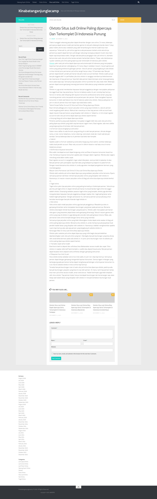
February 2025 (23, 417)
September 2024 (23, 428)
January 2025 (22, 420)
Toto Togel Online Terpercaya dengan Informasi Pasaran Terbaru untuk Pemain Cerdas (30, 81)
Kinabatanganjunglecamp (39, 11)
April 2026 (21, 387)
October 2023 (22, 452)
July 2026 (21, 380)
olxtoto (21, 119)
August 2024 (22, 430)
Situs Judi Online (54, 2)
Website (53, 347)
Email (85, 340)
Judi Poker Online (23, 466)
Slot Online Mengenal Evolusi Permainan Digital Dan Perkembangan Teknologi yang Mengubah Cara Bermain (30, 75)
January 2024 (22, 446)
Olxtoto (51, 63)
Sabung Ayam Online (23, 2)
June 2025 (21, 409)
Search (20, 46)
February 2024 (23, 444)
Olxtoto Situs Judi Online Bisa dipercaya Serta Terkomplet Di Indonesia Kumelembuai (103, 307)
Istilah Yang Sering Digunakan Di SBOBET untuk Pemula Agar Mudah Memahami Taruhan (30, 68)
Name (53, 340)
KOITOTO (52, 492)
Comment (54, 328)
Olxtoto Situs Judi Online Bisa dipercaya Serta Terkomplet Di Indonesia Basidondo (81, 307)
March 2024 (22, 441)
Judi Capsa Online (23, 462)
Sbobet (34, 2)
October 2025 (22, 400)
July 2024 (21, 433)
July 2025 (21, 406)
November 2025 (23, 398)
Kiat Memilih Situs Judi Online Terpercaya (30, 99)
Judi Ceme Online (23, 464)
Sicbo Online (43, 2)
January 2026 (22, 393)
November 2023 (23, 450)
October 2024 (22, 426)
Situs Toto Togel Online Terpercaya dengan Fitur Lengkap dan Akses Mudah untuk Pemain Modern (31, 61)
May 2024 (21, 437)
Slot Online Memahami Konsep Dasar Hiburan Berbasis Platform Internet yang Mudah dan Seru (30, 88)
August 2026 (22, 378)
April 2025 (21, 413)
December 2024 (23, 422)
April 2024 (21, 439)
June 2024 (21, 435)
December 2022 (23, 454)
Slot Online (65, 2)
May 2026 (21, 385)
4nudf (53, 39)
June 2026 (21, 383)
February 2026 (23, 391)
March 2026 (22, 389)
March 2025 (22, 415)
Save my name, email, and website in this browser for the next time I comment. (74, 354)
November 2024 (23, 424)
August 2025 (22, 404)
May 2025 (21, 411)
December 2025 (23, 396)
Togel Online (75, 2)
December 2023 (23, 448)
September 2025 (23, 402)
